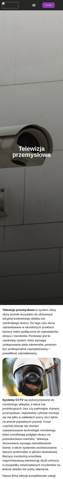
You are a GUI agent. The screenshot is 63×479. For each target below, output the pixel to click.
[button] (34, 5)
